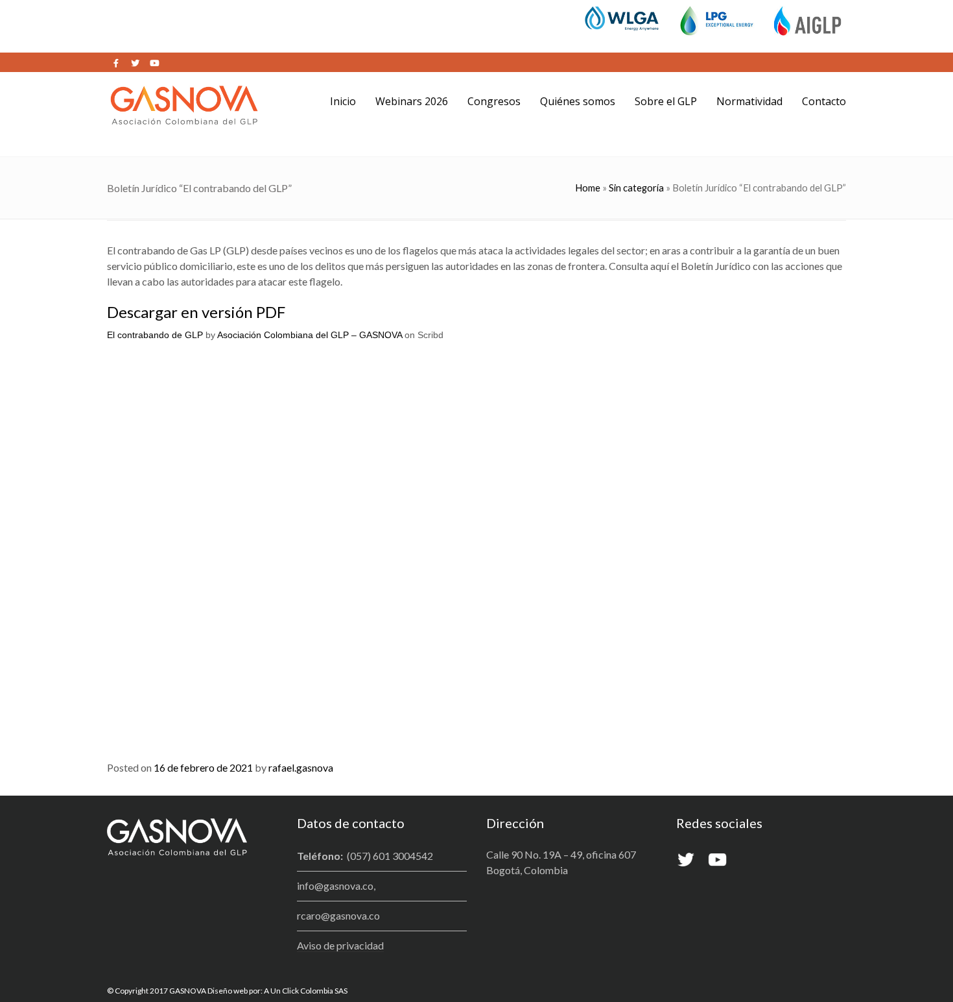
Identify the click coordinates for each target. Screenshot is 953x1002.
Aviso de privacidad (340, 945)
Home (587, 187)
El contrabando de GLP (155, 335)
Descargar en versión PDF (196, 311)
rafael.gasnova (300, 767)
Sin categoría (636, 187)
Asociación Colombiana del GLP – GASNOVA (309, 335)
